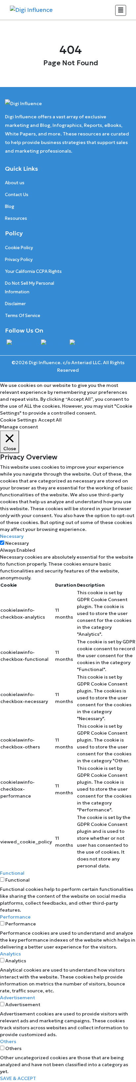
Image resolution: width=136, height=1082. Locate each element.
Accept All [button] (50, 420)
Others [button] (8, 1041)
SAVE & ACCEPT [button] (18, 1078)
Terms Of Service (22, 315)
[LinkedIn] (82, 343)
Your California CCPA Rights (33, 271)
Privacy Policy (19, 259)
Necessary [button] (11, 536)
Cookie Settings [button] (18, 420)
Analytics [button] (10, 954)
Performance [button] (15, 917)
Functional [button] (12, 873)
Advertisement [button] (17, 998)
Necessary (17, 543)
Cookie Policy (19, 247)
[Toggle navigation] (120, 10)
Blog (9, 206)
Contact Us (16, 194)
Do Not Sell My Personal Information (29, 287)
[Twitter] (52, 343)
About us (14, 183)
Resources (16, 218)
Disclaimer (15, 304)
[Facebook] (20, 343)
